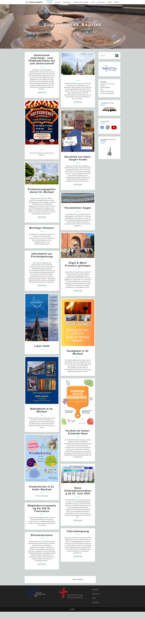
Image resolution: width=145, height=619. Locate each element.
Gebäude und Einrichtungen (81, 2)
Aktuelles (49, 2)
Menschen (58, 2)
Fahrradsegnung (78, 531)
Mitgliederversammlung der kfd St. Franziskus (42, 508)
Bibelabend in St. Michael (41, 410)
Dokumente (95, 602)
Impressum (95, 589)
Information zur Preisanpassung (42, 255)
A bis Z (93, 2)
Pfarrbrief (116, 2)
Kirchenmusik (101, 2)
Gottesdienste (67, 2)
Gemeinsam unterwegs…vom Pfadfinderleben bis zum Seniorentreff (42, 59)
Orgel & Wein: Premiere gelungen (78, 264)
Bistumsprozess (42, 535)
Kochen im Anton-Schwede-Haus (78, 432)
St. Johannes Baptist (34, 2)
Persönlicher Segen (78, 207)
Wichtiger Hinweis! (42, 228)
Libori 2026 (41, 346)
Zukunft (109, 2)
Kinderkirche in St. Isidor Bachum (42, 488)
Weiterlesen (42, 92)
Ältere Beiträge (78, 579)
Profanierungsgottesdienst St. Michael (42, 190)
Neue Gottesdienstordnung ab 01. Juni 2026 (77, 491)
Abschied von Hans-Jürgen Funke (77, 158)
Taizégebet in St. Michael (78, 352)
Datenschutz (96, 593)
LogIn (94, 598)
